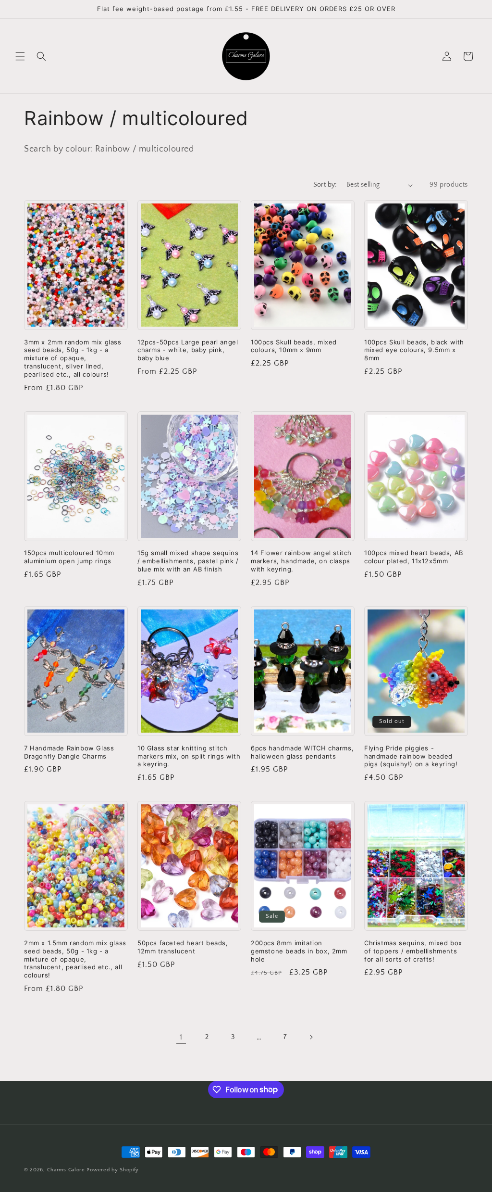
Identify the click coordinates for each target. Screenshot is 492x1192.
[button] (20, 56)
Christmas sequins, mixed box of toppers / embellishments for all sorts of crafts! (413, 951)
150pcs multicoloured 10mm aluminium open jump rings (69, 557)
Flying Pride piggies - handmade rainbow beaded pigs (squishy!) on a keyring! (410, 756)
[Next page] (310, 1037)
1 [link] (181, 1037)
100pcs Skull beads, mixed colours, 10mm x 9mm (294, 346)
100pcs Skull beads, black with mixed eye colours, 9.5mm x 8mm (414, 350)
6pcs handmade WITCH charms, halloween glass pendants (302, 752)
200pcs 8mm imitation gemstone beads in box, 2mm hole (299, 951)
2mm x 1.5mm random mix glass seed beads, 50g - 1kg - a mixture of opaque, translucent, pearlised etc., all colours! (75, 959)
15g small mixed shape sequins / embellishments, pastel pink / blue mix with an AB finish (188, 561)
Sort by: (325, 185)
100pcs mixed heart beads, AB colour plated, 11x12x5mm (413, 557)
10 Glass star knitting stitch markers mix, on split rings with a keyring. (188, 756)
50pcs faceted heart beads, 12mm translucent (182, 947)
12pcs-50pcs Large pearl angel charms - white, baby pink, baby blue (187, 350)
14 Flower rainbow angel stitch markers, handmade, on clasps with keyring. (301, 561)
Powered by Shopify (112, 1170)
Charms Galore (66, 1170)
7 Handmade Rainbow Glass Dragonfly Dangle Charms (69, 752)
